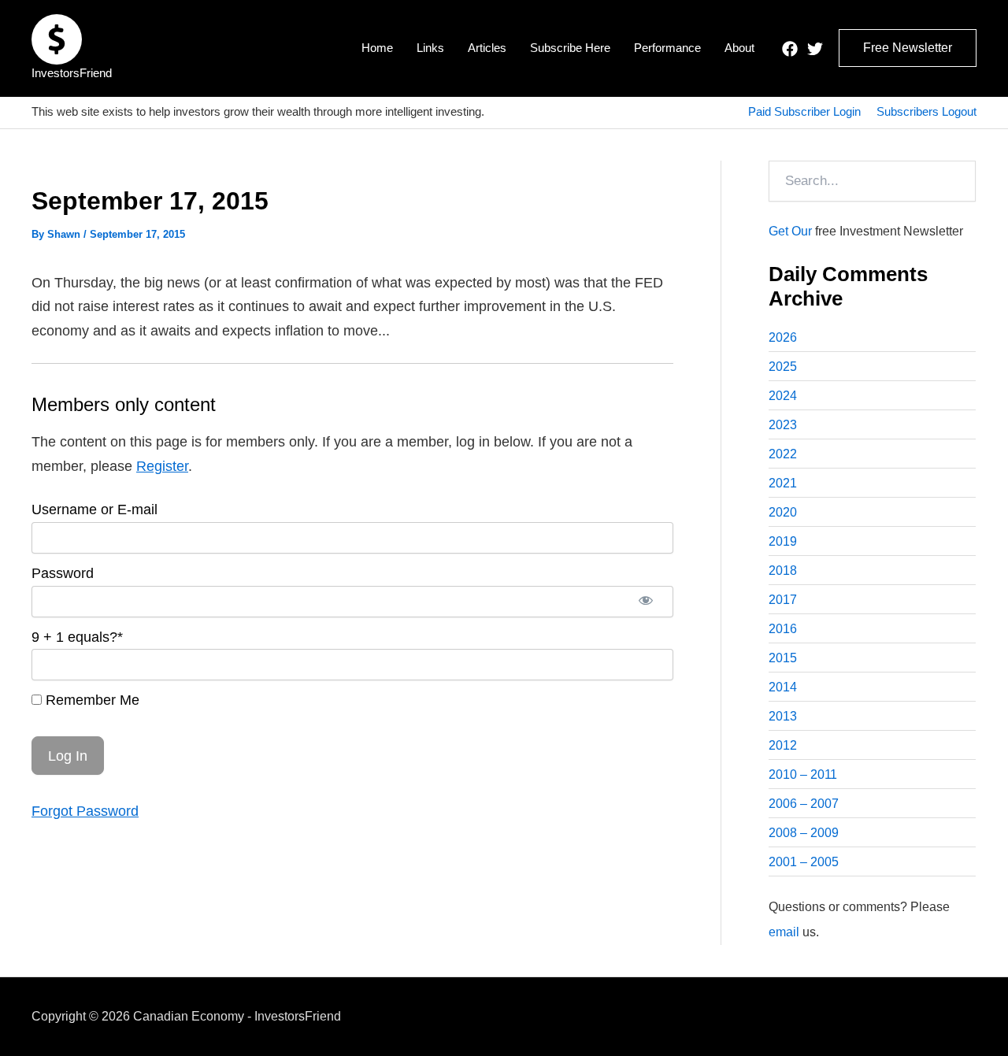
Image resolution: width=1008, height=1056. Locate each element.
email (784, 932)
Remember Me (90, 700)
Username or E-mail (95, 509)
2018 (783, 570)
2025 (783, 366)
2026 (783, 337)
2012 (783, 745)
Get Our (790, 231)
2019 (783, 541)
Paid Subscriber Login (804, 111)
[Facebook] (790, 49)
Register (162, 466)
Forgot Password (85, 811)
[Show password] (645, 601)
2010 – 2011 (803, 774)
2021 (783, 483)
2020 (783, 512)
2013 (783, 716)
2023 (783, 425)
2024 (783, 395)
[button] (907, 48)
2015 (783, 658)
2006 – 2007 (804, 803)
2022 (783, 454)
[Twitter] (815, 49)
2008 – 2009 (804, 832)
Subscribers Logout (926, 111)
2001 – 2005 (804, 862)
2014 (783, 687)
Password (63, 573)
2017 (783, 599)
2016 (783, 628)
